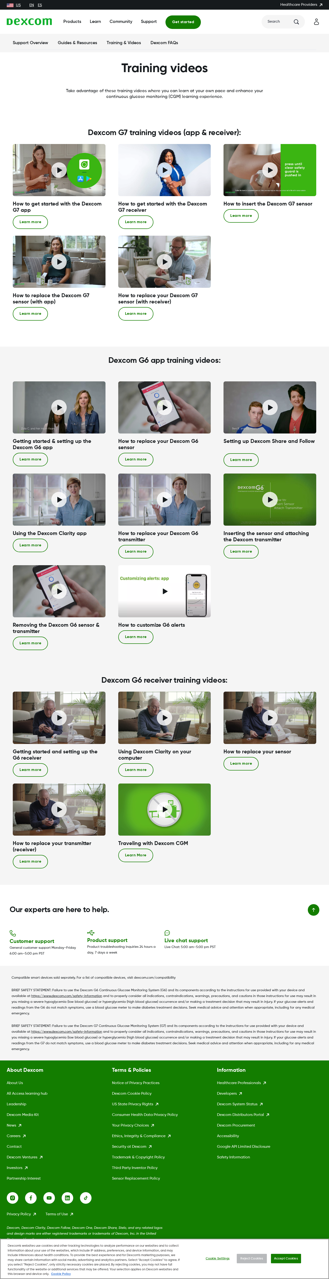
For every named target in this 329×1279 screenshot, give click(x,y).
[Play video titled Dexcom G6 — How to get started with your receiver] (59, 718)
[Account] (316, 22)
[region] (164, 1259)
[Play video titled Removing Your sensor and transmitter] (59, 591)
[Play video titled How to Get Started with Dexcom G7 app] (59, 170)
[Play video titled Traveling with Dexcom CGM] (164, 810)
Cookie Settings (218, 1258)
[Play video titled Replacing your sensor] (270, 718)
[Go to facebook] (34, 1198)
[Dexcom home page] (29, 21)
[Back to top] (313, 910)
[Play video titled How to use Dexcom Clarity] (59, 500)
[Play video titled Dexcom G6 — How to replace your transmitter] (164, 500)
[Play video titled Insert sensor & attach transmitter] (270, 500)
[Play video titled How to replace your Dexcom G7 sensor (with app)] (59, 262)
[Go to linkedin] (71, 1198)
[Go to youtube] (52, 1198)
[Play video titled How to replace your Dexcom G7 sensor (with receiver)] (164, 262)
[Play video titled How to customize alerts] (164, 591)
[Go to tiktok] (89, 1198)
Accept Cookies (286, 1258)
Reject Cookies (251, 1258)
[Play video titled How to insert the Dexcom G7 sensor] (270, 170)
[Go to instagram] (16, 1198)
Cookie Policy (61, 1274)
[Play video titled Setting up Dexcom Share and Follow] (270, 407)
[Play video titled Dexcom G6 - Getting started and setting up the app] (59, 407)
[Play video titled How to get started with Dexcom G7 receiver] (164, 170)
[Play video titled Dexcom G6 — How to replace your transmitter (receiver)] (59, 810)
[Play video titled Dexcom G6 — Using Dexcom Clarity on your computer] (164, 718)
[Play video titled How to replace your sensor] (164, 407)
